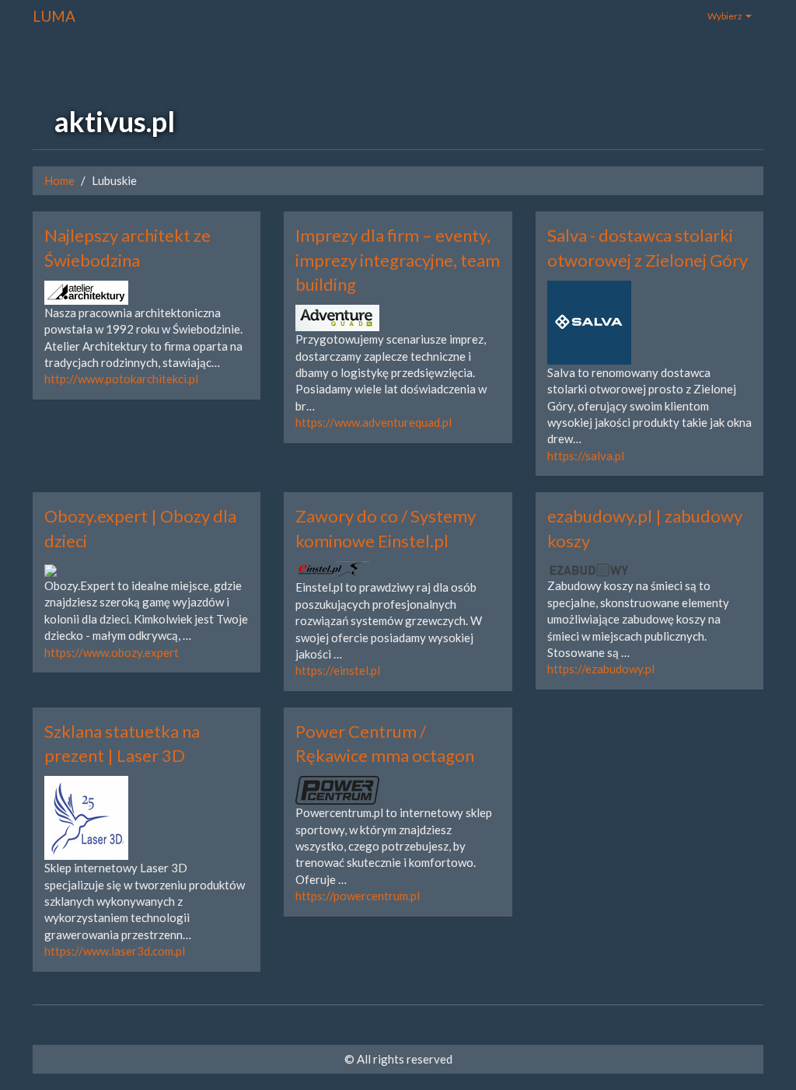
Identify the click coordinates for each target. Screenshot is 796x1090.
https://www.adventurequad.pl (373, 422)
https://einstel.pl (337, 670)
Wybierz (725, 16)
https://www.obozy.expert (111, 652)
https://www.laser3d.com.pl (114, 951)
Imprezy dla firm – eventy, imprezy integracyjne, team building (397, 260)
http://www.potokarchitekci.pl (121, 379)
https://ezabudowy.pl (601, 669)
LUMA (54, 16)
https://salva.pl (585, 456)
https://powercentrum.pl (357, 896)
